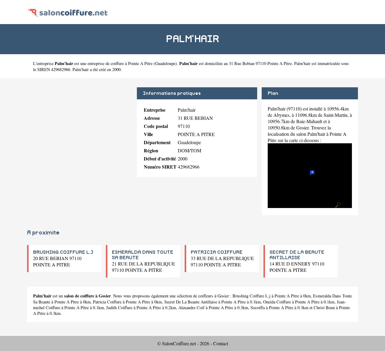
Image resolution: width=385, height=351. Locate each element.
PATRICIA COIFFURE (216, 252)
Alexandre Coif (191, 307)
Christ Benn (324, 307)
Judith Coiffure (119, 307)
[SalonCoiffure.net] (68, 12)
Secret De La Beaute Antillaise (190, 302)
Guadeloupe (165, 63)
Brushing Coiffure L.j (251, 296)
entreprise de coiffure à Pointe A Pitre (120, 63)
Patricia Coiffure (107, 302)
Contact (220, 343)
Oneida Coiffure (277, 302)
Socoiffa (258, 307)
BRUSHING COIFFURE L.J (63, 252)
